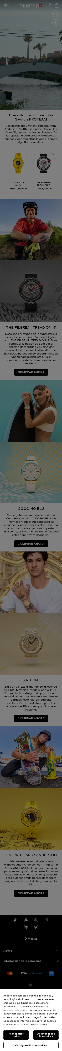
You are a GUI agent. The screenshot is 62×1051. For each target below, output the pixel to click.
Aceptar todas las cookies (46, 1035)
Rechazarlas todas (16, 1035)
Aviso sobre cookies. (36, 1024)
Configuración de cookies (31, 1045)
